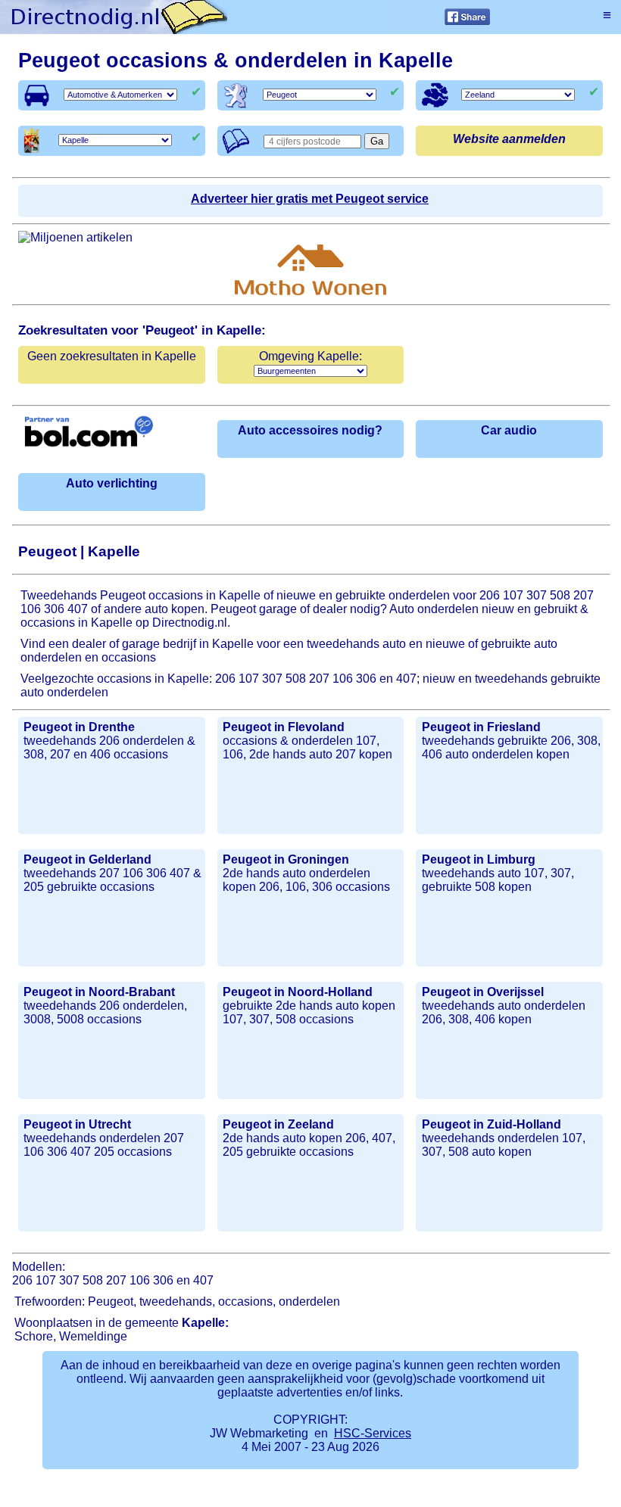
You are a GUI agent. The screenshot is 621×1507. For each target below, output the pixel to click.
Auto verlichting (112, 483)
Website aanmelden (509, 138)
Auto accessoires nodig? (310, 430)
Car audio (509, 430)
